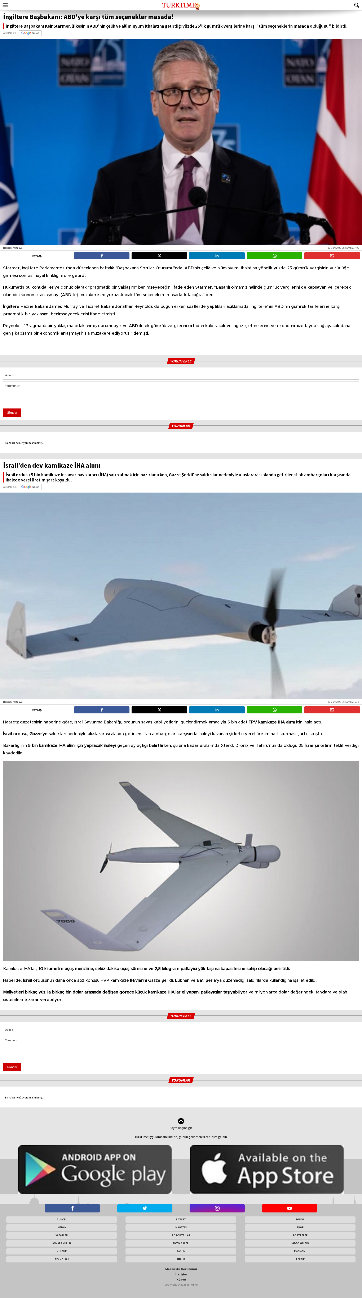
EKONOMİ (300, 1251)
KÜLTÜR (62, 1251)
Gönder (12, 412)
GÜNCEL (62, 1219)
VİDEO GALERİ (300, 1243)
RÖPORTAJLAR (181, 1235)
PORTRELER (300, 1235)
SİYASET (181, 1219)
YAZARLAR (62, 1235)
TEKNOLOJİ (61, 1259)
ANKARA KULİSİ (61, 1243)
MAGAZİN (181, 1227)
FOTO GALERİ (180, 1243)
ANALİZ (181, 1259)
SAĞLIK (181, 1251)
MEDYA (62, 1227)
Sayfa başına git (181, 1128)
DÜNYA (300, 1219)
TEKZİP (300, 1259)
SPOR (300, 1227)
